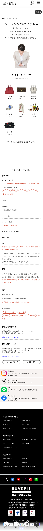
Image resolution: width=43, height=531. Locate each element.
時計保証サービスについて (10, 356)
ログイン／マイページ (9, 443)
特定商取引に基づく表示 (10, 466)
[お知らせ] (32, 2)
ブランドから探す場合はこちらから (21, 142)
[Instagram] (24, 479)
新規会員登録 (7, 439)
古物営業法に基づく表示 (29, 428)
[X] (7, 479)
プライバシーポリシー (28, 466)
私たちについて (7, 458)
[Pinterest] (30, 479)
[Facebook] (12, 479)
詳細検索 (38, 12)
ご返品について (26, 421)
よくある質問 (31, 362)
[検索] (31, 11)
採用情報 (24, 462)
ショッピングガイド (12, 362)
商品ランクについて (9, 428)
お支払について (7, 421)
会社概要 (24, 458)
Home (4, 18)
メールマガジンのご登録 (29, 439)
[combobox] (18, 11)
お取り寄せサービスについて (11, 337)
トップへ (36, 527)
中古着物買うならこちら (10, 447)
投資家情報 (6, 462)
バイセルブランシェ (23, 520)
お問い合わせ (25, 443)
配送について (7, 424)
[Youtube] (18, 479)
